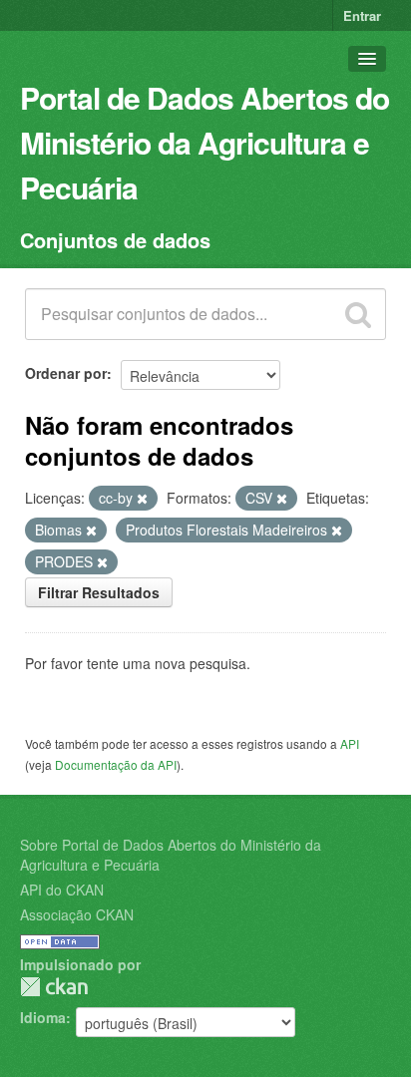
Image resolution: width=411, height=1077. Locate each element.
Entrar (362, 15)
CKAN (54, 986)
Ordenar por (66, 373)
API (349, 743)
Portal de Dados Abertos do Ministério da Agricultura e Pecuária (204, 142)
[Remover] (142, 499)
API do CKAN (62, 889)
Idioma (43, 1017)
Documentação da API (116, 764)
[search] (358, 314)
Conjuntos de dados (115, 239)
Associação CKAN (77, 914)
